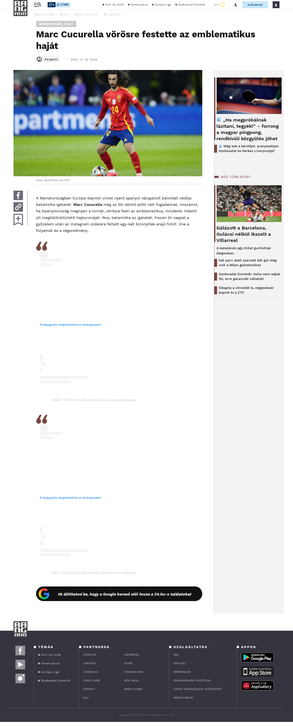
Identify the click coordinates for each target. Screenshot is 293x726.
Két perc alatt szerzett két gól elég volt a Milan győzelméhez (248, 262)
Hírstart (89, 663)
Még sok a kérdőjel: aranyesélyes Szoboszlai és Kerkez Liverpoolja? (248, 148)
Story (128, 663)
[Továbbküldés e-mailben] (18, 207)
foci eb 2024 (88, 14)
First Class (91, 680)
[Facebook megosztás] (18, 195)
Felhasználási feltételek (192, 680)
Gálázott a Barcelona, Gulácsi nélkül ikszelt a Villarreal (243, 234)
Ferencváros (139, 4)
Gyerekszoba (133, 671)
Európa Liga (163, 4)
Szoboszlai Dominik (191, 4)
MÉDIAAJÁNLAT (183, 697)
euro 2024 (46, 14)
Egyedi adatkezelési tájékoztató (198, 689)
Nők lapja (131, 680)
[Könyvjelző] (18, 220)
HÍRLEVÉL (180, 663)
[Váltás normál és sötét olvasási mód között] (236, 4)
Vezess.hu (90, 671)
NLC (86, 697)
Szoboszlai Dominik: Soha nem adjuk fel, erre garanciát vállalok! (249, 276)
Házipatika (131, 654)
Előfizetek (255, 5)
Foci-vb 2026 (114, 4)
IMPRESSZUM (182, 671)
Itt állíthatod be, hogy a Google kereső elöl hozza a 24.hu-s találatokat (124, 594)
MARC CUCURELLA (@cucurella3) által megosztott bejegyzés (94, 400)
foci (66, 14)
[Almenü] (37, 5)
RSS (176, 654)
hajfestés (114, 14)
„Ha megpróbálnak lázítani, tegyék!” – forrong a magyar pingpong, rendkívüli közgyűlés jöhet (247, 129)
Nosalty (89, 689)
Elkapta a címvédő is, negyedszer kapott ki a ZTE (246, 290)
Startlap (89, 654)
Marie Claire (133, 689)
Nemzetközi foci (56, 24)
